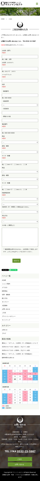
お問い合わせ (6, 309)
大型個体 (4, 305)
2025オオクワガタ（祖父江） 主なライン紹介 (16, 347)
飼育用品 (4, 291)
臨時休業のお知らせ (8, 357)
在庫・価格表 (6, 294)
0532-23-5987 (26, 451)
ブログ (4, 333)
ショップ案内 (6, 284)
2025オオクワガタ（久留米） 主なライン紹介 (16, 350)
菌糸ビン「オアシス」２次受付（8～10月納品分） (17, 354)
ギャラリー (5, 302)
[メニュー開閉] (37, 4)
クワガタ (4, 287)
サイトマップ (6, 320)
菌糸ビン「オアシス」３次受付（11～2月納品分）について (20, 343)
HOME (2, 19)
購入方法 (4, 298)
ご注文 (4, 312)
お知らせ (4, 330)
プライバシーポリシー (9, 316)
